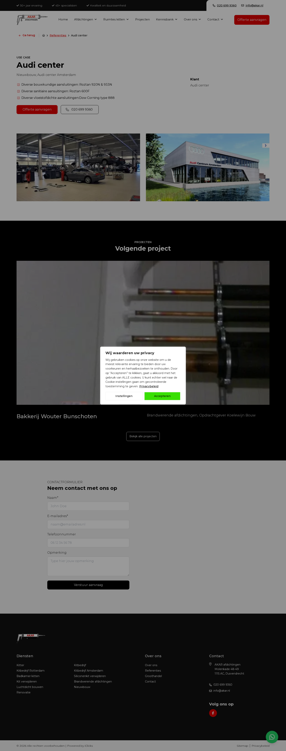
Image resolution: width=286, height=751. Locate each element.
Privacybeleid (148, 386)
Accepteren (162, 396)
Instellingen (123, 396)
